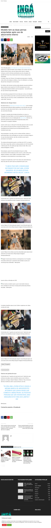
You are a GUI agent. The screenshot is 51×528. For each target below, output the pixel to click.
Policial (21, 21)
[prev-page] (2, 465)
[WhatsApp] (11, 39)
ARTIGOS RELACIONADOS (7, 447)
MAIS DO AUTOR (17, 447)
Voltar (2, 364)
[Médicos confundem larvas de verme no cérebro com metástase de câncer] (17, 453)
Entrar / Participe (4, 0)
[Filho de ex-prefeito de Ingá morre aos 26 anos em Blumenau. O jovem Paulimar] (20, 491)
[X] (5, 39)
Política (26, 21)
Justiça (30, 21)
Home (10, 21)
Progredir (7, 364)
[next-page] (4, 465)
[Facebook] (2, 39)
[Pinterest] (8, 39)
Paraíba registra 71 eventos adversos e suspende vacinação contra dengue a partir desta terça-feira (27, 460)
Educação (35, 21)
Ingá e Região (15, 21)
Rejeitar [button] (4, 524)
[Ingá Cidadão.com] (25, 11)
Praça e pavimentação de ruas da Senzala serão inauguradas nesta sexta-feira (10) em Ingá (25, 427)
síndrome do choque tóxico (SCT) (18, 105)
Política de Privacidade (7, 522)
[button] (48, 21)
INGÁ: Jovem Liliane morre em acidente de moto (28, 484)
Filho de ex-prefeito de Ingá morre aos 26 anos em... (28, 491)
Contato (40, 21)
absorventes (23, 117)
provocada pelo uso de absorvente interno (20, 67)
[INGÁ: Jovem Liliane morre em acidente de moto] (20, 484)
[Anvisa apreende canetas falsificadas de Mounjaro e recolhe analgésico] (6, 453)
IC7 (3, 36)
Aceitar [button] (9, 524)
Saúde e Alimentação (8, 25)
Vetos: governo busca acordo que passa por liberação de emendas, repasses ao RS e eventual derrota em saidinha (8, 427)
